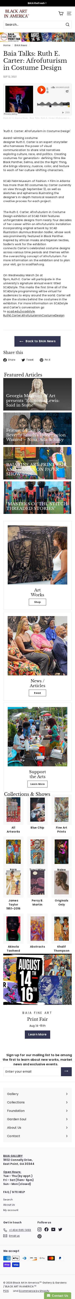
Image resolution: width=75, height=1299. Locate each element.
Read (37, 693)
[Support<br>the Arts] (37, 736)
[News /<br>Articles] (37, 645)
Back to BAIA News (40, 341)
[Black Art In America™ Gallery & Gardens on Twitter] (60, 1229)
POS (6, 1291)
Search (8, 1199)
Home (6, 45)
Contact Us (59, 1295)
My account (10, 1210)
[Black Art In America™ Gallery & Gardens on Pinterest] (40, 1236)
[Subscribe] (66, 1071)
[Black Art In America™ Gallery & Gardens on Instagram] (40, 1229)
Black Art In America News (15, 118)
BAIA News (21, 45)
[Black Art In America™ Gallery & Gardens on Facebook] (46, 1229)
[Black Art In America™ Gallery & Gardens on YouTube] (53, 1229)
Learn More (37, 784)
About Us (9, 1205)
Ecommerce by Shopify (34, 1291)
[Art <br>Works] (37, 555)
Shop (37, 602)
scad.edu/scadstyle (21, 311)
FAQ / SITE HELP (14, 1192)
